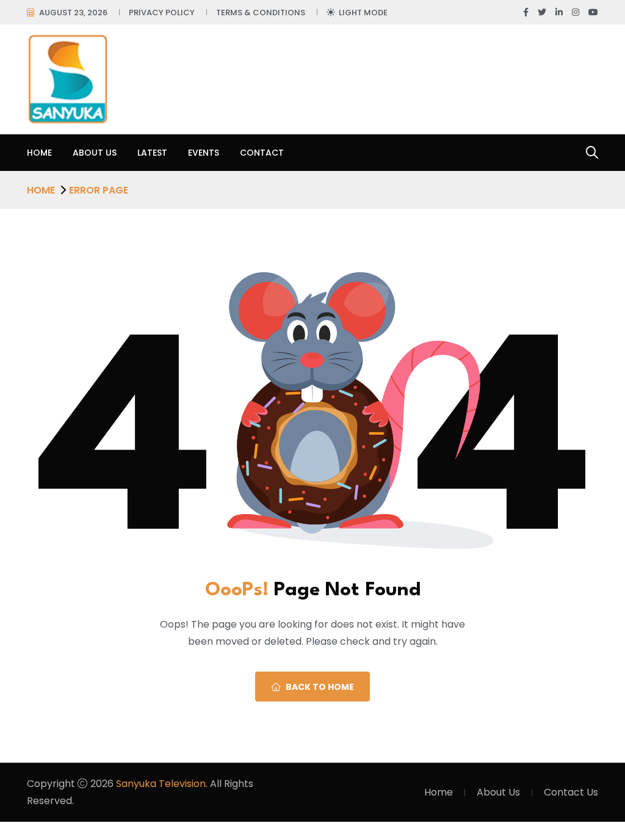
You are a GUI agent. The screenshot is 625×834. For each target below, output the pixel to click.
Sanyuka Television (161, 784)
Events (203, 153)
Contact (262, 153)
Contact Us (571, 792)
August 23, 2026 (73, 12)
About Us (95, 153)
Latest (152, 153)
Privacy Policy (162, 12)
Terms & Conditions (260, 12)
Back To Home (320, 687)
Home (39, 153)
